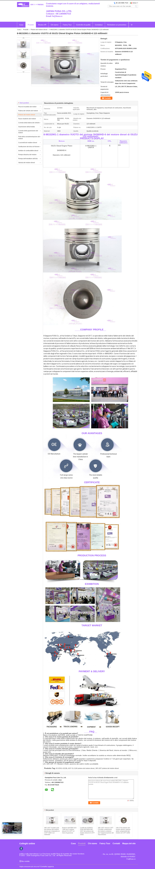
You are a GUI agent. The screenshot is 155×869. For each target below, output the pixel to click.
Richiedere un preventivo (116, 25)
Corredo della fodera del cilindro (29, 123)
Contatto (108, 98)
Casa (21, 25)
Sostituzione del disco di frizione (28, 146)
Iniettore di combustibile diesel (28, 150)
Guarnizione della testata (26, 127)
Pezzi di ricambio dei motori (27, 107)
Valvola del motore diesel (26, 162)
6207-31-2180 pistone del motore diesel (81, 768)
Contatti (116, 843)
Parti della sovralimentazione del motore (29, 137)
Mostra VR (42, 25)
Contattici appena (47, 866)
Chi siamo (54, 25)
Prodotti (31, 25)
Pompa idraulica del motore (27, 154)
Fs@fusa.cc (131, 859)
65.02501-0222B (61, 768)
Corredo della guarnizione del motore (28, 131)
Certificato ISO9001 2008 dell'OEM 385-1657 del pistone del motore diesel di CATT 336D (87, 831)
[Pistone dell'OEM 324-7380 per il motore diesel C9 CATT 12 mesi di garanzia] (70, 820)
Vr (131, 25)
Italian (135, 3)
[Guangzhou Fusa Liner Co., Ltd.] (30, 4)
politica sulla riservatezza (29, 854)
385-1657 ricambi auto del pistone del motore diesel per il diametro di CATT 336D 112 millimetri (52, 831)
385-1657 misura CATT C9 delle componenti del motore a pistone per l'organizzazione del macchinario (106, 831)
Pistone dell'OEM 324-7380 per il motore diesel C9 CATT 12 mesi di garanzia (69, 830)
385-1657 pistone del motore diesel (107, 768)
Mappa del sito (129, 843)
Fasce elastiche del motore (27, 119)
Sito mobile (25, 861)
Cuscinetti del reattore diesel (27, 142)
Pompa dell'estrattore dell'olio (28, 158)
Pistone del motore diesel (39, 29)
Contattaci (99, 25)
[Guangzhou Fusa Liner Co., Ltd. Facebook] (21, 848)
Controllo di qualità (83, 25)
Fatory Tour (67, 25)
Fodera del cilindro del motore (28, 111)
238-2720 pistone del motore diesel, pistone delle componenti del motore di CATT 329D (123, 830)
